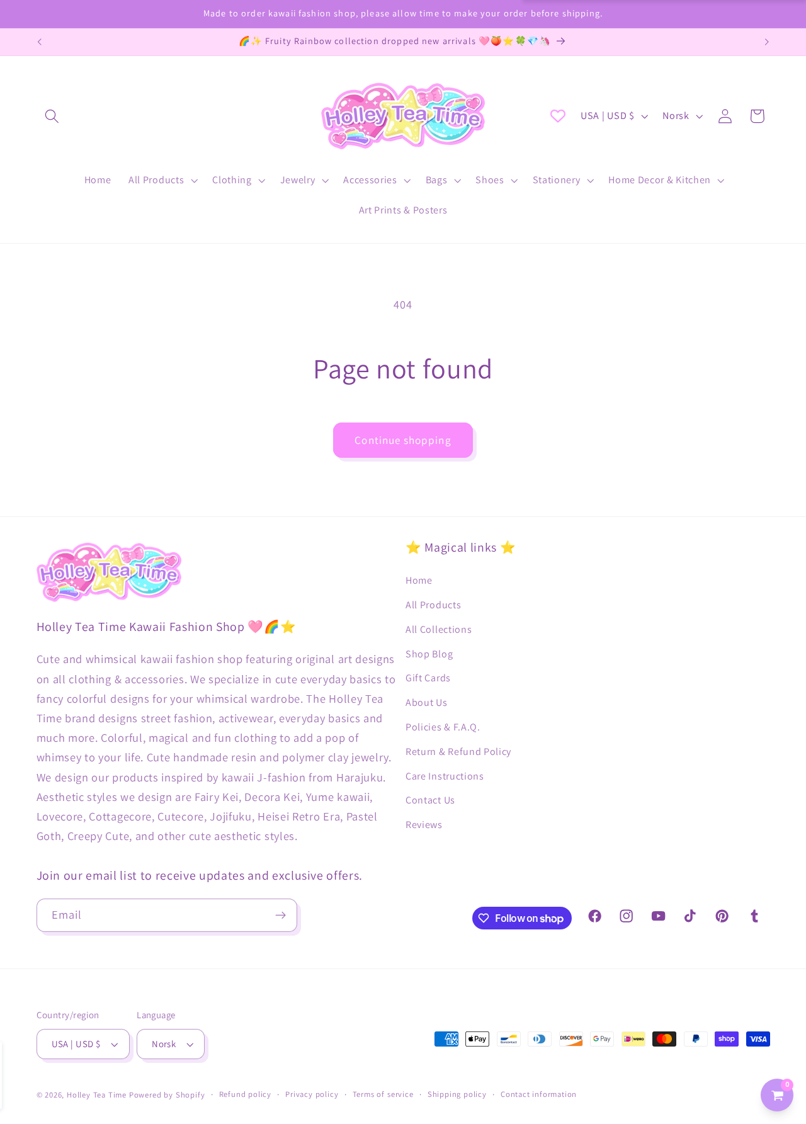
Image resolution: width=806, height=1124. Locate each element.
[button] (53, 116)
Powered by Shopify (167, 1094)
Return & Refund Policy (458, 751)
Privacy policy (311, 1094)
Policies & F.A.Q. (443, 727)
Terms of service (383, 1094)
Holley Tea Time (97, 1094)
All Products (433, 604)
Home (419, 580)
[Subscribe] (280, 916)
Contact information (539, 1094)
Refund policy (245, 1094)
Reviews (424, 824)
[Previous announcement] (39, 42)
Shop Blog (429, 654)
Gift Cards (428, 677)
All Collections (439, 629)
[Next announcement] (767, 42)
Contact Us (430, 800)
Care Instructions (445, 776)
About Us (427, 702)
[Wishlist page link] (557, 115)
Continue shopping (403, 440)
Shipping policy (457, 1094)
